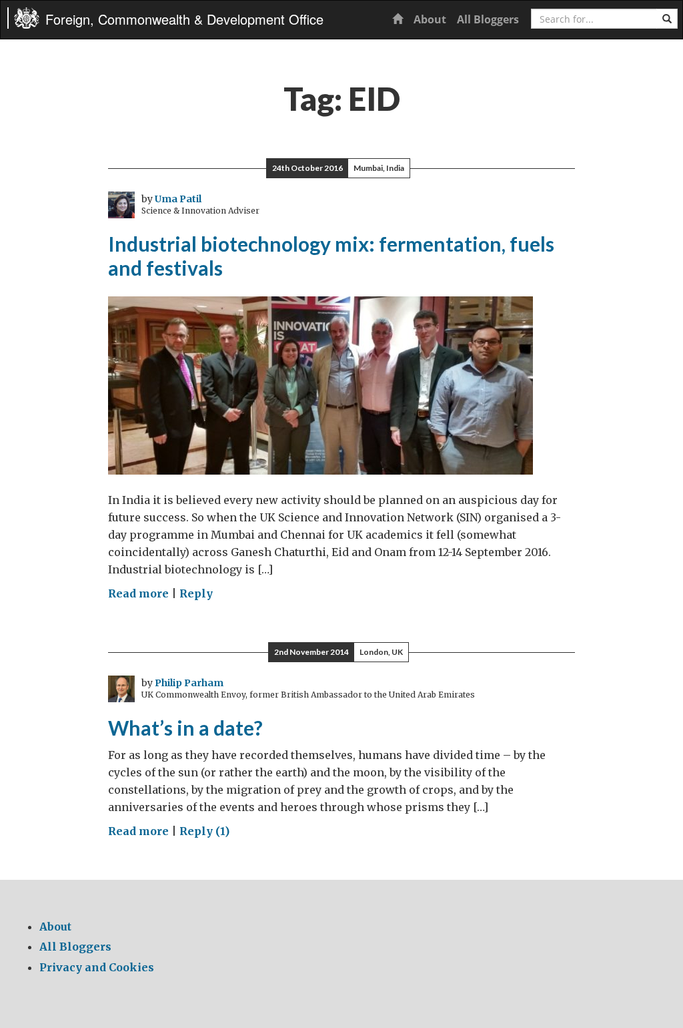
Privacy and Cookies (96, 967)
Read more (138, 593)
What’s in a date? (185, 728)
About (430, 19)
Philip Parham (189, 683)
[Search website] (667, 19)
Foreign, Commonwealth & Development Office (184, 19)
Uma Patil (178, 199)
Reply (196, 593)
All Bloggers (488, 19)
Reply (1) (204, 831)
